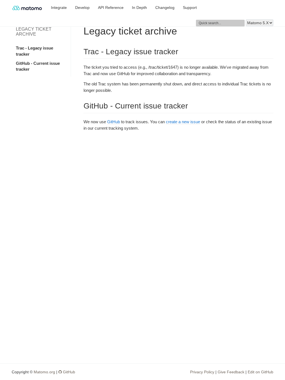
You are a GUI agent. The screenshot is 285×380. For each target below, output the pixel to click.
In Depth (139, 8)
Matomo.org (44, 372)
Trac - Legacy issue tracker (34, 51)
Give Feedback (231, 372)
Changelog (165, 8)
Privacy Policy (202, 372)
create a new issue (183, 121)
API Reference (111, 8)
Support (190, 8)
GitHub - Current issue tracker (38, 66)
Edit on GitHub (260, 372)
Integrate (59, 8)
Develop (82, 8)
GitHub (113, 121)
